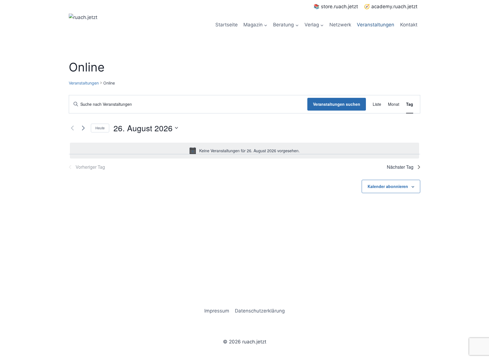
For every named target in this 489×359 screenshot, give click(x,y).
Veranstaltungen (375, 25)
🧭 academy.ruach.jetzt (390, 6)
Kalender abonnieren (388, 186)
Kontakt (408, 25)
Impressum (216, 311)
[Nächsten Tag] (83, 127)
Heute (100, 127)
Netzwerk (340, 25)
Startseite (226, 25)
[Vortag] (72, 127)
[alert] (244, 151)
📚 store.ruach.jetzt (336, 6)
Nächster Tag (400, 167)
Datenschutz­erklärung (260, 311)
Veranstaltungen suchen (336, 104)
